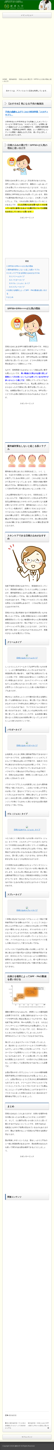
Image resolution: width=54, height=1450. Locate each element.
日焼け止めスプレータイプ (27, 910)
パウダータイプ (16, 280)
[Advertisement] (27, 46)
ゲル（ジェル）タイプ (19, 283)
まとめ (10, 297)
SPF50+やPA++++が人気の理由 (20, 266)
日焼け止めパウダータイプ (27, 745)
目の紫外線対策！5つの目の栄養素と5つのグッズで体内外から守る (15, 1425)
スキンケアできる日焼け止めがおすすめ (23, 273)
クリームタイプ (16, 276)
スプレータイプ (16, 287)
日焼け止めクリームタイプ (27, 658)
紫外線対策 (12, 1415)
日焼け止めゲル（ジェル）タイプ (27, 830)
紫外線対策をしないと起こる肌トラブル (23, 270)
